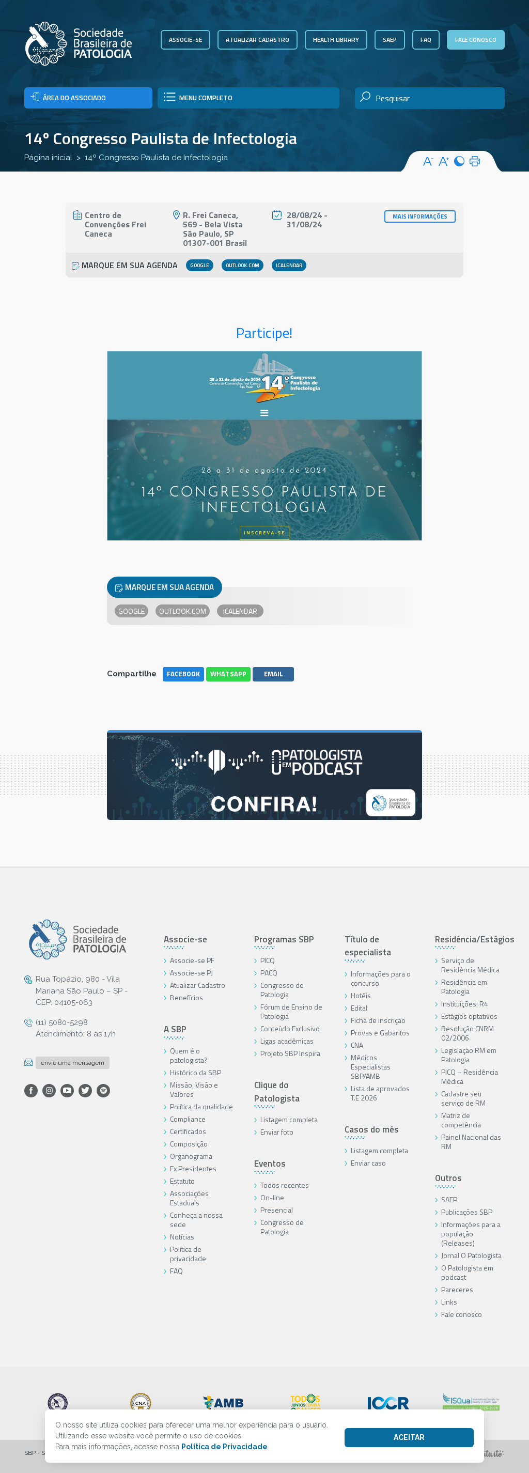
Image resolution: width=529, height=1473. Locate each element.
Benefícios (186, 997)
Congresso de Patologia (282, 990)
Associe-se (185, 39)
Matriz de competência (461, 1120)
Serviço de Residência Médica (470, 965)
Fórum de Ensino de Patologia (291, 1011)
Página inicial (48, 157)
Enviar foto (276, 1131)
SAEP (390, 39)
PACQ (268, 972)
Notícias (182, 1236)
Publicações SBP (466, 1211)
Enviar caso (368, 1162)
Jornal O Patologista (471, 1255)
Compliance (188, 1118)
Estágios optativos (469, 1016)
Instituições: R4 (464, 1003)
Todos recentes (284, 1185)
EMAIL (273, 674)
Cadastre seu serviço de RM (463, 1098)
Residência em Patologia (464, 986)
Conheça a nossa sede (196, 1220)
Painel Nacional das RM (471, 1141)
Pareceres (457, 1289)
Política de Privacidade (224, 1447)
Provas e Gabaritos (380, 1032)
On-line (272, 1197)
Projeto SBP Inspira (290, 1053)
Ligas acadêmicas (287, 1040)
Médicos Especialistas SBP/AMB (371, 1066)
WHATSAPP (228, 674)
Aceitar (409, 1437)
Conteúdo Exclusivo (290, 1028)
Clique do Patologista (277, 1091)
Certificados (188, 1131)
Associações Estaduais (189, 1198)
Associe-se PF (192, 960)
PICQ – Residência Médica (469, 1076)
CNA (357, 1045)
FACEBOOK (183, 674)
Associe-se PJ (191, 972)
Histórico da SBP (195, 1072)
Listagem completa (289, 1119)
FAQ (426, 39)
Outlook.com (242, 265)
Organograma (191, 1156)
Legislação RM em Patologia (468, 1055)
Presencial (276, 1209)
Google (199, 265)
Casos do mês (372, 1129)
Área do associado (74, 97)
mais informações (420, 216)
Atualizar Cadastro (197, 985)
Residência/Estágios (475, 939)
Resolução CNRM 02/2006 (467, 1033)
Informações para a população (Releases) (471, 1233)
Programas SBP (284, 939)
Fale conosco (475, 39)
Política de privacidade (188, 1254)
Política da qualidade (201, 1106)
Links (449, 1301)
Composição (189, 1143)
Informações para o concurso (381, 978)
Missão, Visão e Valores (194, 1089)
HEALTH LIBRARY (336, 39)
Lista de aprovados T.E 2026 (380, 1093)
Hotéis (361, 995)
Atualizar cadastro (257, 39)
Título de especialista (368, 946)
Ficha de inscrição (378, 1020)
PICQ (267, 960)
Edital (359, 1007)
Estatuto (182, 1180)
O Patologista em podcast (467, 1272)
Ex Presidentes (193, 1168)
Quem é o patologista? (189, 1055)
